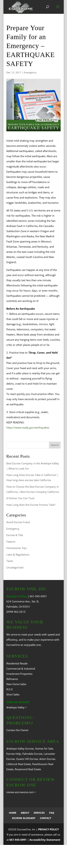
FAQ (51, 812)
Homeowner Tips (16, 548)
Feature (10, 541)
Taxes (9, 561)
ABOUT (25, 812)
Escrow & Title (14, 535)
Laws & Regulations (17, 554)
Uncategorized (14, 567)
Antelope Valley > (16, 707)
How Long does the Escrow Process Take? (30, 504)
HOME (12, 812)
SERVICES (39, 812)
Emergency (30, 72)
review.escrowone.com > (21, 792)
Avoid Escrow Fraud (18, 522)
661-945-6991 (38, 596)
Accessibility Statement (44, 839)
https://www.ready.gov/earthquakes (27, 427)
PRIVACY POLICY (48, 829)
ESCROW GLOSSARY (23, 818)
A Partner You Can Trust (20, 498)
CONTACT (45, 818)
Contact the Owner (17, 730)
